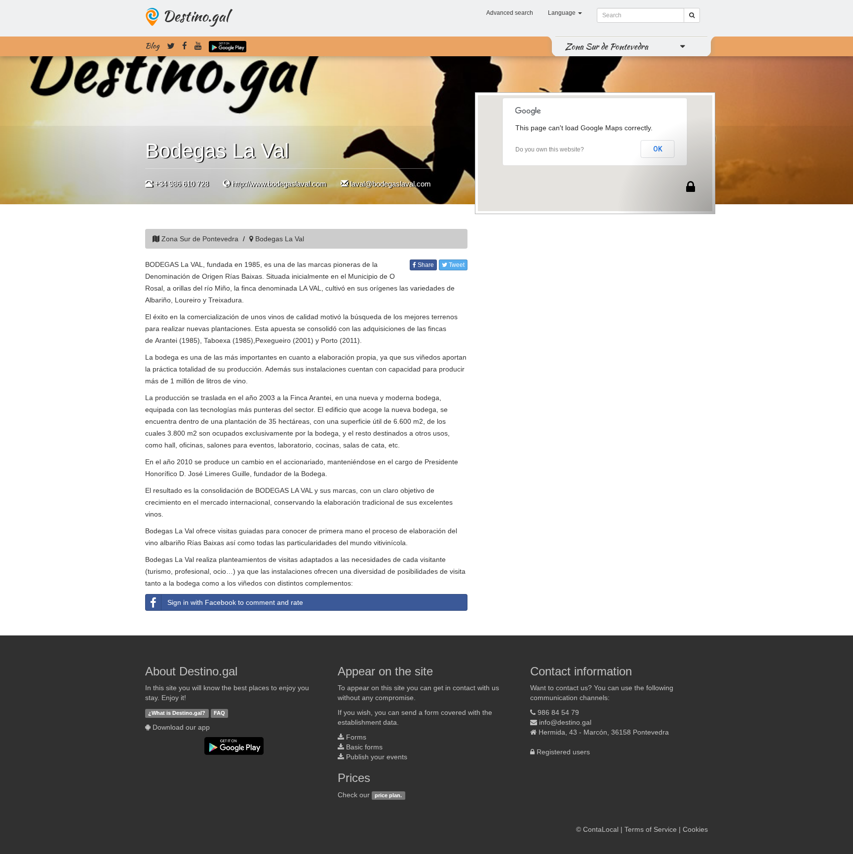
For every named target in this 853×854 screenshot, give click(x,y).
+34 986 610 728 (181, 184)
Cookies (695, 829)
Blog (152, 45)
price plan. (388, 795)
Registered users (563, 752)
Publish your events (376, 757)
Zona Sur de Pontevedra (606, 46)
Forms (356, 737)
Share (425, 264)
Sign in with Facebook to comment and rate (235, 602)
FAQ (219, 713)
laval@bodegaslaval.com (390, 184)
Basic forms (364, 747)
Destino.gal (195, 16)
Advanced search (509, 12)
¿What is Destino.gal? (176, 713)
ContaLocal (601, 829)
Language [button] (562, 12)
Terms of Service (650, 829)
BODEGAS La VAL (174, 264)
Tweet (456, 264)
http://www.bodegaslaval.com (279, 184)
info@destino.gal (565, 722)
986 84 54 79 (558, 712)
